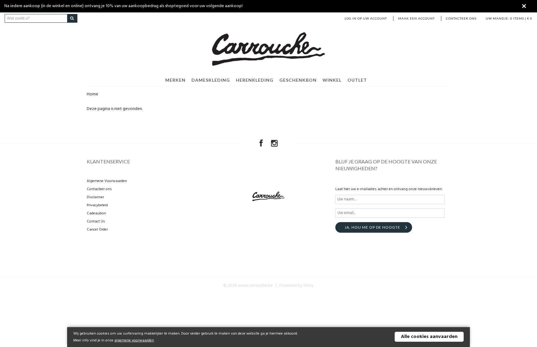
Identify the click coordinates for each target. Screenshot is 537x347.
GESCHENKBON (298, 80)
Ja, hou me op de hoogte (372, 227)
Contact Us (96, 221)
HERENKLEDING (254, 80)
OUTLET (357, 80)
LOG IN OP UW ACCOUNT (366, 18)
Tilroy (308, 285)
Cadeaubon (96, 213)
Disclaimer (95, 197)
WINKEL (332, 80)
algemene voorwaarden (134, 340)
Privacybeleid (97, 205)
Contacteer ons (461, 18)
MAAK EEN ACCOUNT (416, 18)
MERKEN (175, 80)
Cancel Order (97, 229)
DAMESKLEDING (210, 80)
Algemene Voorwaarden (107, 181)
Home (92, 94)
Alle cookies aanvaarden (429, 337)
